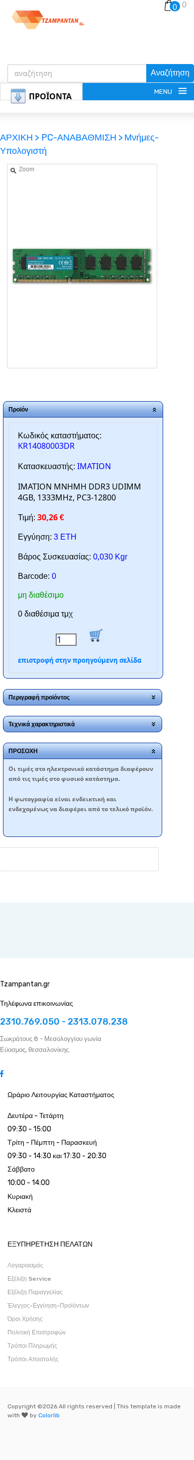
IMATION (94, 466)
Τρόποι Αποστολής (33, 1359)
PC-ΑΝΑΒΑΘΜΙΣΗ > (82, 137)
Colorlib (49, 1415)
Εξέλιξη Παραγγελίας (35, 1292)
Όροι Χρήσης (25, 1319)
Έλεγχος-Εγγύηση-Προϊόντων (48, 1305)
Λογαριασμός (25, 1265)
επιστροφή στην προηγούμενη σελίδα (79, 660)
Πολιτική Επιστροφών (36, 1332)
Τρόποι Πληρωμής (32, 1345)
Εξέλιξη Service (29, 1278)
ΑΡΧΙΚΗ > (20, 137)
